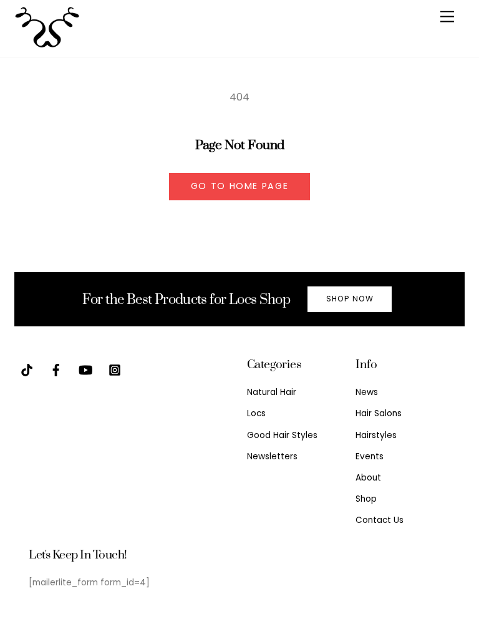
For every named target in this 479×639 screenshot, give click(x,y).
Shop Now (350, 298)
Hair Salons (379, 413)
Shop (366, 499)
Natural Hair (271, 392)
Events (370, 456)
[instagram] (114, 370)
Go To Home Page (240, 186)
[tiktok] (26, 370)
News (367, 392)
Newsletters (272, 456)
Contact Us (380, 520)
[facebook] (56, 370)
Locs (256, 413)
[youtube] (85, 370)
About (368, 478)
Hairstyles (376, 435)
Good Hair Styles (282, 435)
